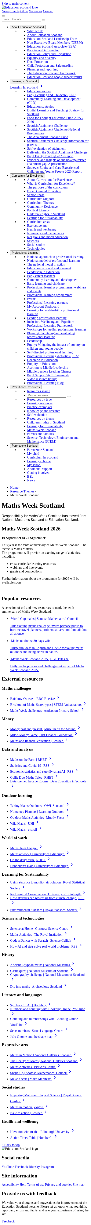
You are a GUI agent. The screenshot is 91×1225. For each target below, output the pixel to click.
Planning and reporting (42, 69)
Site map (78, 1184)
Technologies (36, 248)
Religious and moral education (47, 237)
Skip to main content (15, 3)
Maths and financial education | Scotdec (39, 741)
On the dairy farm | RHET (30, 860)
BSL (30, 476)
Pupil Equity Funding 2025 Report (50, 156)
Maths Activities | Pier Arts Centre (35, 1067)
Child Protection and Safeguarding (50, 65)
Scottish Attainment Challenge (47, 125)
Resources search (38, 391)
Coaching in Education (42, 360)
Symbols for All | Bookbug (31, 1005)
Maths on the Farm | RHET (31, 759)
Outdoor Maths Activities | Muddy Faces (40, 817)
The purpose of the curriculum (47, 187)
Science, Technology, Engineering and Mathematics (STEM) (53, 439)
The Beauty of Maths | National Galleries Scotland (46, 1061)
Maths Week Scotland (41, 430)
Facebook (21, 1167)
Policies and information (43, 50)
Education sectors (39, 91)
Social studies (36, 244)
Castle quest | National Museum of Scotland (42, 971)
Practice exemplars (39, 407)
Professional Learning (25, 252)
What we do (35, 31)
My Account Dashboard (43, 306)
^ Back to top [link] (11, 1145)
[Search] (43, 20)
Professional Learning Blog (45, 383)
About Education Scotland (28, 27)
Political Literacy (38, 210)
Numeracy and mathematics (45, 233)
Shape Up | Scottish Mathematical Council (41, 1073)
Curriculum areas (38, 222)
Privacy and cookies (58, 1184)
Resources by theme (40, 418)
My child (33, 453)
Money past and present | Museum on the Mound (45, 729)
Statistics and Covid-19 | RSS (32, 765)
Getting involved (38, 472)
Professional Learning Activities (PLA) (53, 356)
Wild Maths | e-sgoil (26, 829)
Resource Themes (22, 491)
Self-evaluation (37, 414)
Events (14, 11)
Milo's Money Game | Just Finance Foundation (44, 735)
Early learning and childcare (46, 283)
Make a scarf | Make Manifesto (33, 1079)
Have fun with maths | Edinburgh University (42, 1132)
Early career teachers (41, 276)
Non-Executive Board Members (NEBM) (55, 42)
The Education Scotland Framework (51, 73)
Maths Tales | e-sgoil (26, 848)
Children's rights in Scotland (46, 214)
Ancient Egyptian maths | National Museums (43, 965)
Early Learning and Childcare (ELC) (51, 95)
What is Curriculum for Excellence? (51, 183)
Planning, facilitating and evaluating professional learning (51, 335)
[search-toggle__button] (3, 16)
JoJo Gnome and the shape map (34, 1036)
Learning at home (39, 461)
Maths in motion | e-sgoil (29, 1107)
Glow (24, 11)
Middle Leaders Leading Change (49, 371)
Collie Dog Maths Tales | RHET (34, 777)
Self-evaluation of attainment (46, 148)
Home (14, 487)
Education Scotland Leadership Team (52, 39)
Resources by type (39, 399)
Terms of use (35, 1184)
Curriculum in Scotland (42, 457)
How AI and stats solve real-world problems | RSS (46, 946)
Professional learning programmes (49, 295)
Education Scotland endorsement (49, 268)
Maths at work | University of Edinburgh (40, 854)
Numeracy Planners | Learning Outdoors (40, 811)
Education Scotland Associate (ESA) (51, 46)
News (6, 11)
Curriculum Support (40, 199)
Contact (48, 11)
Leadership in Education (43, 272)
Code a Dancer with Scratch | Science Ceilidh (43, 940)
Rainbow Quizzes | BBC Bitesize (35, 698)
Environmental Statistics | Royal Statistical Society (46, 910)
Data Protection (37, 61)
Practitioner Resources (26, 387)
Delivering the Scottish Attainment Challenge (57, 152)
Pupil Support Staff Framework (48, 375)
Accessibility (10, 1184)
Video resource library (42, 379)
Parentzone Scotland (24, 445)
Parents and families (40, 434)
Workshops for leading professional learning (56, 329)
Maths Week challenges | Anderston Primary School (47, 710)
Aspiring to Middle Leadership (47, 367)
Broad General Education (44, 191)
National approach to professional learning (55, 257)
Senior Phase (35, 195)
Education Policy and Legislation (49, 54)
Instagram (47, 1167)
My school (34, 465)
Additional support (39, 469)
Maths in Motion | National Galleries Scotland (43, 1055)
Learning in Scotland (24, 81)
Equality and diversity (41, 58)
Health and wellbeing (41, 229)
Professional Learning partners (47, 302)
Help (23, 1184)
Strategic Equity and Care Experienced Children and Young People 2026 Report (54, 169)
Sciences (33, 241)
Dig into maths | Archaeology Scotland (39, 986)
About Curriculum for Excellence (49, 179)
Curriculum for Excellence (27, 175)
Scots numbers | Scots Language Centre (39, 1030)
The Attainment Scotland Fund (47, 137)
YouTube (8, 1167)
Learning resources (39, 403)
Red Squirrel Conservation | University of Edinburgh (48, 894)
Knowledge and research (43, 411)
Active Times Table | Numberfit (34, 1137)
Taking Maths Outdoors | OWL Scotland (40, 805)
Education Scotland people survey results (54, 77)
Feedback (8, 1221)
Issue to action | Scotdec (29, 1113)
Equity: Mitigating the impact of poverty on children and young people (56, 346)
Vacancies (35, 11)
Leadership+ (35, 341)
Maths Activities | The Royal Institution (39, 934)
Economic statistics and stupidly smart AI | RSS (44, 771)
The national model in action (46, 264)
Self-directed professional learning (50, 352)
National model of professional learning (53, 260)
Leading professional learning (47, 318)
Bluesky (34, 1167)
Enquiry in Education (41, 364)
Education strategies (40, 106)
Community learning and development (52, 279)
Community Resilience (42, 206)
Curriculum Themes (40, 202)
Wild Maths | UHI (25, 823)
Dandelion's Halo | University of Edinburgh (42, 866)
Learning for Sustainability (45, 218)
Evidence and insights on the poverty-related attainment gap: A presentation (56, 162)
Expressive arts (37, 225)
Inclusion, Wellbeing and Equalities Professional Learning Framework (50, 323)
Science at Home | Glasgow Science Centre (42, 928)
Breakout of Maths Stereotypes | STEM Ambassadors (48, 704)
